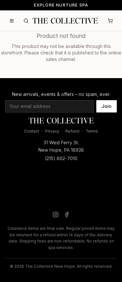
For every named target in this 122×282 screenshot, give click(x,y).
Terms (92, 131)
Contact (31, 131)
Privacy (52, 131)
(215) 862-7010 (61, 158)
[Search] (26, 20)
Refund (72, 131)
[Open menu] (11, 20)
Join (107, 106)
